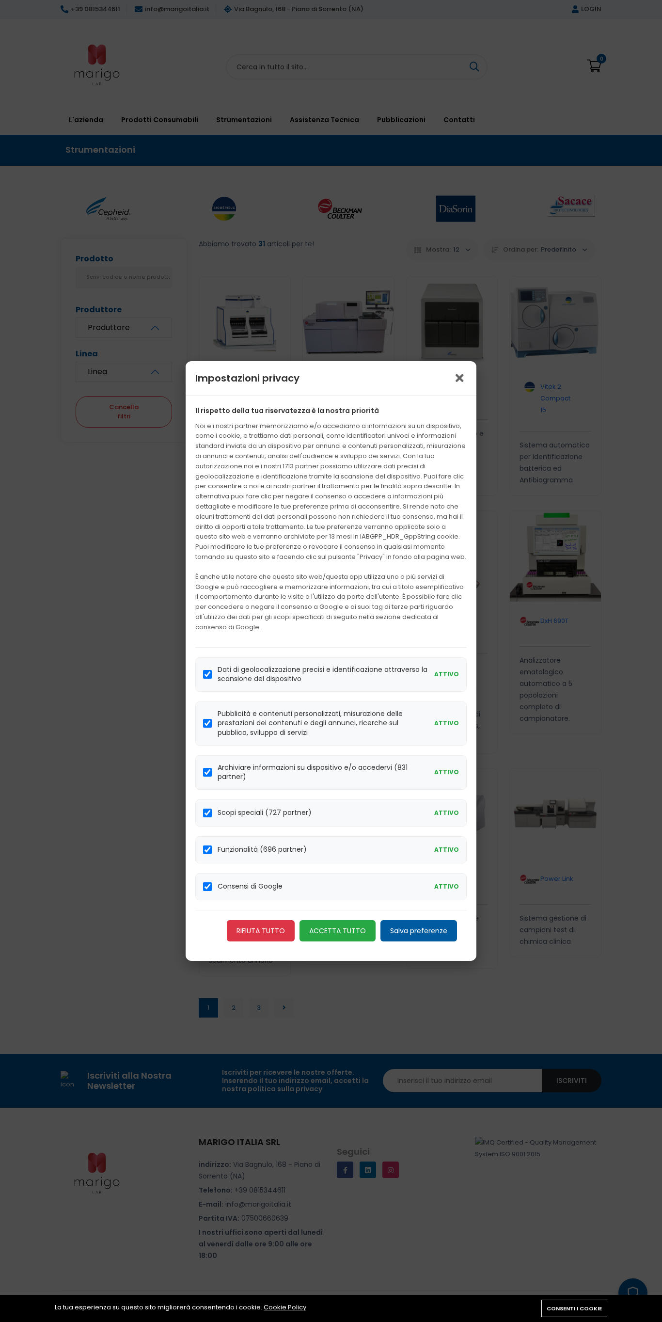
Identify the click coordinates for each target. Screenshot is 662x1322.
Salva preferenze (418, 931)
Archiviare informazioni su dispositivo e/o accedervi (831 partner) (313, 772)
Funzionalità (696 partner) (262, 849)
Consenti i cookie (574, 1308)
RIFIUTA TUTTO (260, 931)
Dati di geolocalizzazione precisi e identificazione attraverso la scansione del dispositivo (322, 674)
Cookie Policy (285, 1307)
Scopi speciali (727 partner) (265, 812)
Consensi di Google (250, 886)
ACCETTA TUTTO (337, 931)
